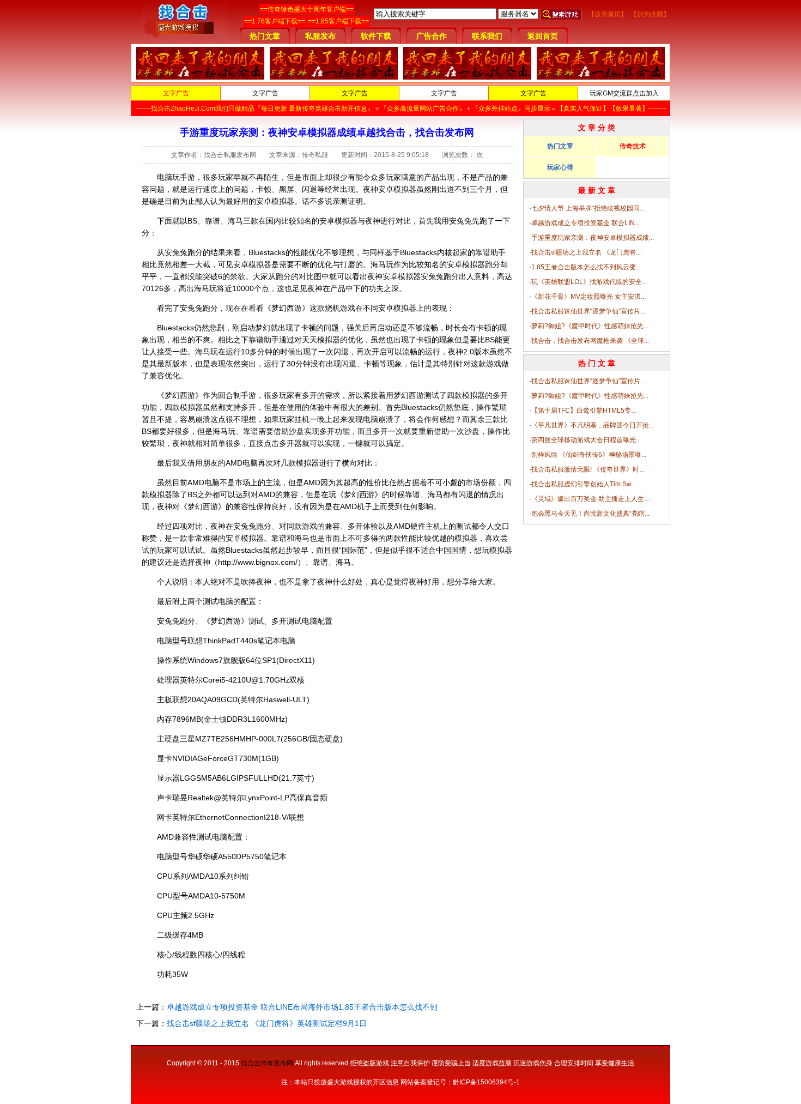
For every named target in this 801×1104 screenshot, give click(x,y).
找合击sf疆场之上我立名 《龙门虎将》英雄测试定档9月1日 (267, 1023)
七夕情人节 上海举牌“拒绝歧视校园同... (588, 208)
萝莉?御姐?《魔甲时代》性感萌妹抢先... (589, 326)
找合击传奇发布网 (267, 1063)
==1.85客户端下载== (338, 21)
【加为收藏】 (650, 14)
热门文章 (265, 36)
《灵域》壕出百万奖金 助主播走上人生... (590, 499)
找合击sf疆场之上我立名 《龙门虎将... (586, 252)
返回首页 (542, 36)
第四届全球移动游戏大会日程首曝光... (586, 440)
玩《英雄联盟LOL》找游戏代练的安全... (589, 282)
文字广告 (176, 93)
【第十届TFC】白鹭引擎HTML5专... (583, 410)
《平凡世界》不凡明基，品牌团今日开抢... (592, 425)
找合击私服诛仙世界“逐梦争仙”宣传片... (588, 311)
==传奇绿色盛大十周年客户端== (307, 9)
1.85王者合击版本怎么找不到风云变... (586, 267)
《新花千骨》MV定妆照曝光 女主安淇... (588, 296)
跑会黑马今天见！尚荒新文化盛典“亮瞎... (590, 513)
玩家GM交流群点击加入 (624, 93)
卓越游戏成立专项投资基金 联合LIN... (585, 223)
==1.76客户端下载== (274, 21)
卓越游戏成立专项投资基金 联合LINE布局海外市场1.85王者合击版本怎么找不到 (302, 1007)
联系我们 (487, 36)
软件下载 (376, 36)
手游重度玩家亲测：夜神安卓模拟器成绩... (592, 238)
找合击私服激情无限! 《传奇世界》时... (587, 469)
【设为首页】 (607, 14)
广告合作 (431, 36)
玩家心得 (560, 167)
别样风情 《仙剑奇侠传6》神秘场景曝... (588, 455)
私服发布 (320, 36)
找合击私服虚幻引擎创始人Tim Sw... (583, 484)
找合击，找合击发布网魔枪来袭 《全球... (590, 341)
